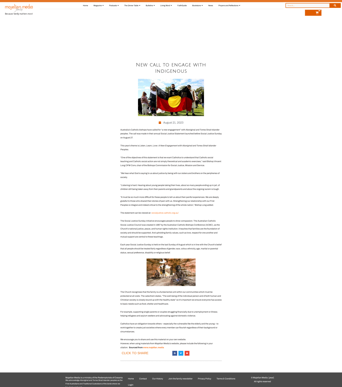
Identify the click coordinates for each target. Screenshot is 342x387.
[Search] (335, 5)
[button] (174, 353)
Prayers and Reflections (228, 6)
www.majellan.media (153, 347)
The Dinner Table (131, 6)
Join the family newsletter (180, 379)
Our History (157, 379)
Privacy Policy (204, 379)
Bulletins (149, 6)
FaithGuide (182, 6)
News (210, 6)
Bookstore (196, 6)
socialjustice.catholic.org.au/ (165, 213)
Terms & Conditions (226, 379)
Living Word (165, 6)
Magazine (98, 6)
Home (85, 6)
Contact (143, 379)
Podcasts (113, 6)
